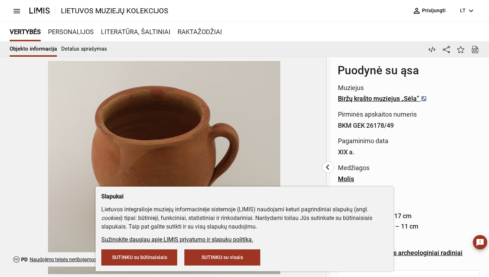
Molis (346, 179)
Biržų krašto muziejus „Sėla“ (379, 98)
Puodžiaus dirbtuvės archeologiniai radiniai (400, 253)
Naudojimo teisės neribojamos (63, 259)
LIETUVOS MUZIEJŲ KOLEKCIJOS (114, 10)
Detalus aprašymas (84, 49)
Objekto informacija (33, 49)
